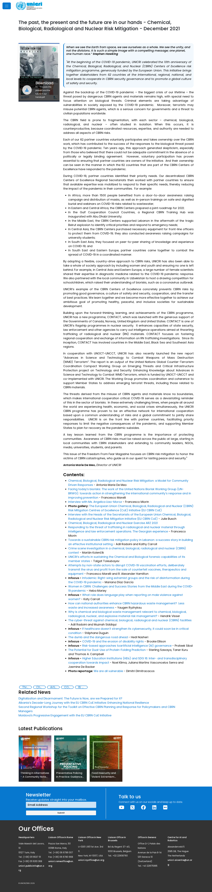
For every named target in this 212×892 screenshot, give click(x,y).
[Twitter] (133, 807)
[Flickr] (165, 807)
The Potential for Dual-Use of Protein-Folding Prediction (107, 650)
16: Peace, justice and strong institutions (82, 687)
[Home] (29, 6)
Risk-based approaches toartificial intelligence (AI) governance (127, 646)
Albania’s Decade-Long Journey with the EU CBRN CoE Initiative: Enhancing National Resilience (84, 703)
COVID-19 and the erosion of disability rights (113, 641)
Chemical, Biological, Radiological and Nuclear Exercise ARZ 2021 (113, 523)
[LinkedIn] (154, 807)
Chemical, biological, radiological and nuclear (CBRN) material (40, 687)
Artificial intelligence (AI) (54, 687)
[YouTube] (122, 807)
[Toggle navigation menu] (7, 6)
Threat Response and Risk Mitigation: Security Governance (26, 687)
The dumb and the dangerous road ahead (98, 637)
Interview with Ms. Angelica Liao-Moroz (95, 502)
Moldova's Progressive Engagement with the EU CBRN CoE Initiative (65, 715)
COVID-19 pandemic (68, 687)
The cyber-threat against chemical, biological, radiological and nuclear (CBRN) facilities (130, 620)
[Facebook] (143, 807)
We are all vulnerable (108, 671)
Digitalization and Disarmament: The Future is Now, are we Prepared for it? (70, 698)
